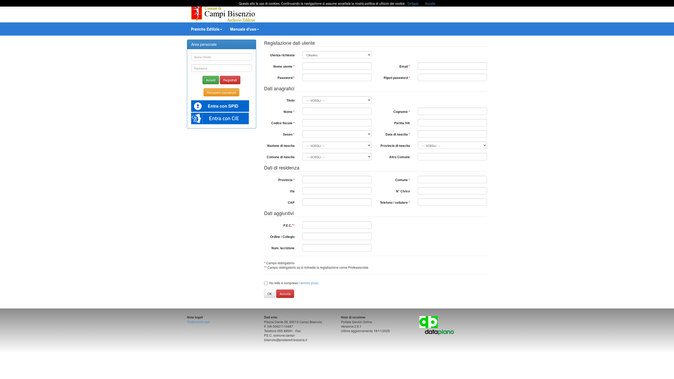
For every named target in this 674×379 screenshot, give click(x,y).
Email (404, 66)
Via (292, 191)
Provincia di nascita (395, 145)
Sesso (289, 134)
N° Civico (403, 191)
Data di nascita (397, 134)
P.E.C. (289, 225)
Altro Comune (399, 156)
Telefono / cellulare (395, 202)
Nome (289, 111)
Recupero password (221, 92)
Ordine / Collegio (282, 236)
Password (286, 77)
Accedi (211, 80)
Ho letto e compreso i (294, 283)
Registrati (230, 80)
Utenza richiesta (282, 55)
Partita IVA (402, 123)
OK (269, 293)
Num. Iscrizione (283, 248)
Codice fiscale (283, 123)
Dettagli (413, 3)
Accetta (430, 3)
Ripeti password (397, 77)
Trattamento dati (198, 322)
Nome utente (284, 66)
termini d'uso (309, 283)
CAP (291, 202)
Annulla (285, 293)
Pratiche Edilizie (205, 29)
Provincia (286, 179)
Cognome (401, 111)
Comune (402, 179)
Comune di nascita (281, 156)
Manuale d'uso (243, 29)
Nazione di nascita (281, 145)
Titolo (290, 100)
